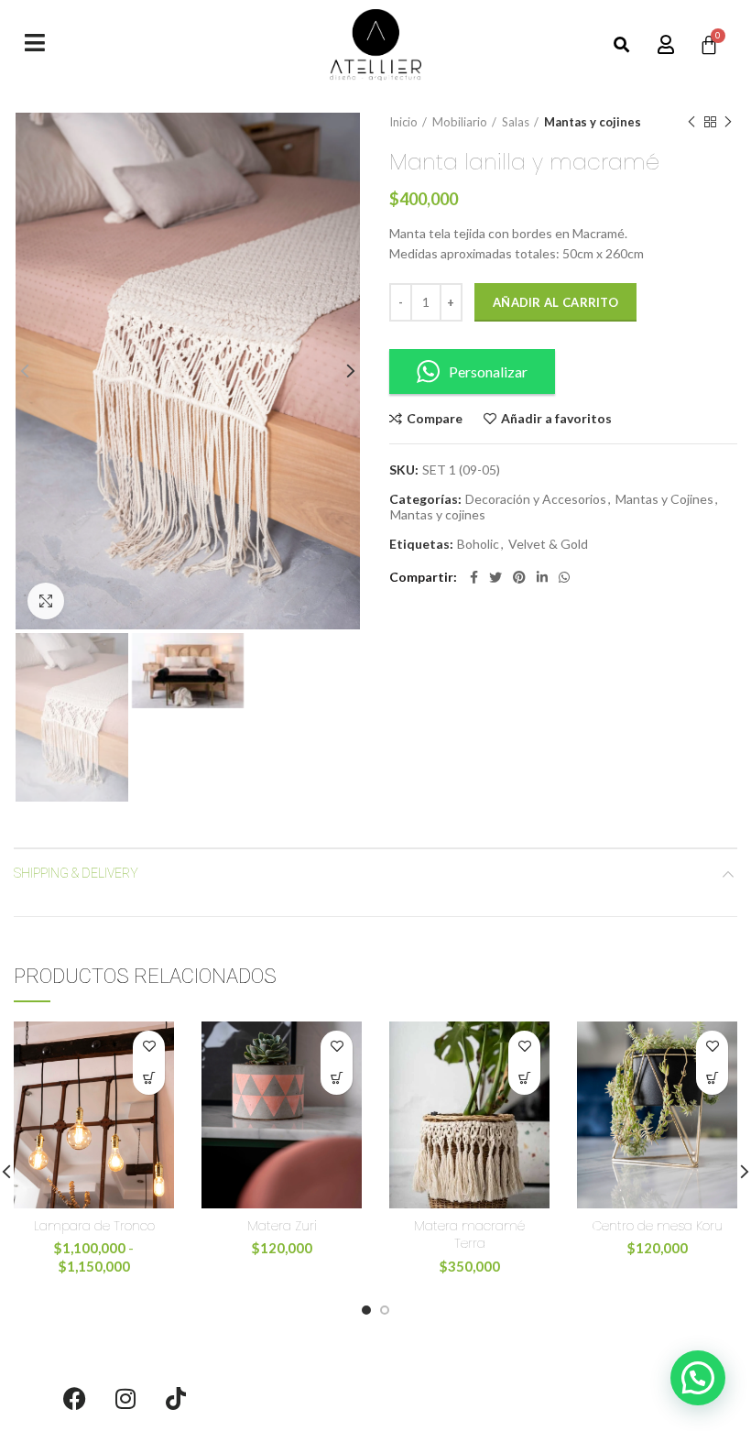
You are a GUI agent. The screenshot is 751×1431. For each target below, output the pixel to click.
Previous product (691, 122)
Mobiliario (459, 122)
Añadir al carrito (555, 302)
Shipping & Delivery (76, 873)
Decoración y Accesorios (535, 499)
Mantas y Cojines (664, 499)
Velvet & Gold (548, 544)
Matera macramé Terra (469, 1235)
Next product (728, 122)
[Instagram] (125, 1399)
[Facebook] (75, 1399)
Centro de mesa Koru (658, 1226)
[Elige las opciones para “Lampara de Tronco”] (149, 1079)
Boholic (478, 544)
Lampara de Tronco (94, 1226)
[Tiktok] (176, 1399)
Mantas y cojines (592, 122)
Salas (515, 122)
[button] (622, 45)
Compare (435, 418)
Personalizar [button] (488, 371)
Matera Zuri (282, 1226)
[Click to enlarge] (45, 601)
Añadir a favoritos (556, 418)
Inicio (403, 122)
